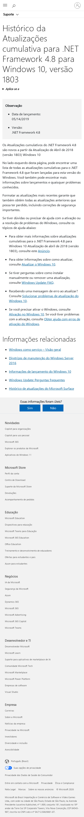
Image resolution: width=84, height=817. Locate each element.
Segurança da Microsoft (16, 588)
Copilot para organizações (18, 428)
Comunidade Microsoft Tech (19, 665)
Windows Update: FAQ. (38, 282)
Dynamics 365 (12, 601)
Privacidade (47, 783)
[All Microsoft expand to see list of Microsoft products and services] (5, 5)
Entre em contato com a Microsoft (22, 783)
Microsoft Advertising (15, 614)
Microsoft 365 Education (17, 537)
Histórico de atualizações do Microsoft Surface (41, 388)
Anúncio (44, 251)
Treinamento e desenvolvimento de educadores (28, 550)
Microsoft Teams (13, 627)
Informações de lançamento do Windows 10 (40, 371)
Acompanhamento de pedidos (19, 499)
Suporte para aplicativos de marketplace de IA (28, 659)
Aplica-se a (12, 89)
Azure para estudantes (16, 563)
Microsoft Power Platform (17, 678)
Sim (30, 408)
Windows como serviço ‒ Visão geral (35, 349)
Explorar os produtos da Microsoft (21, 448)
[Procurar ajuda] (14, 5)
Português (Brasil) (19, 761)
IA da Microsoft (12, 582)
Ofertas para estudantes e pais (20, 557)
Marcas (22, 789)
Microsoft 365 (12, 441)
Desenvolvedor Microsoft (17, 646)
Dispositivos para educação (18, 524)
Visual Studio (11, 691)
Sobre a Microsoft (13, 717)
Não (53, 408)
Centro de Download (15, 479)
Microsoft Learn (12, 652)
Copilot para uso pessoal (17, 435)
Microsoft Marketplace (16, 672)
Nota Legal (10, 789)
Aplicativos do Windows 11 (18, 454)
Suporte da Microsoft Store (18, 486)
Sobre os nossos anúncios (41, 789)
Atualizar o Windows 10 (38, 264)
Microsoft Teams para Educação (20, 531)
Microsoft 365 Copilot (15, 621)
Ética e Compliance (64, 783)
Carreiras (9, 710)
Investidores (11, 736)
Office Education (13, 544)
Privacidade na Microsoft (17, 730)
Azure (8, 595)
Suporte (9, 14)
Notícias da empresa (15, 723)
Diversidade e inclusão (16, 743)
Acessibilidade (12, 749)
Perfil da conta (12, 473)
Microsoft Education (15, 518)
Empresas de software (16, 685)
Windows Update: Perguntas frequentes (37, 380)
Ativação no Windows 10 (26, 314)
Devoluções (10, 492)
